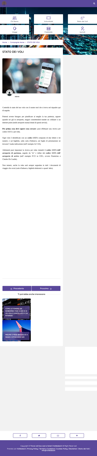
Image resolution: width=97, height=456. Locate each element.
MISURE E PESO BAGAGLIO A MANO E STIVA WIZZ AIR (16, 336)
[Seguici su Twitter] (39, 435)
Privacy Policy (32, 449)
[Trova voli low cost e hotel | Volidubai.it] (4, 3)
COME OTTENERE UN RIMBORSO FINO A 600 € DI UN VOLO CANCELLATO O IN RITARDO (16, 312)
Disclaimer (73, 449)
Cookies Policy (62, 449)
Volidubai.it (21, 449)
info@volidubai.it (48, 450)
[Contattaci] (58, 435)
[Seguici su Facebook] (20, 435)
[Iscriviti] (77, 435)
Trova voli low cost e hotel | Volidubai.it (46, 446)
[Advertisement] (81, 360)
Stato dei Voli (83, 449)
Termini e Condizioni (47, 449)
